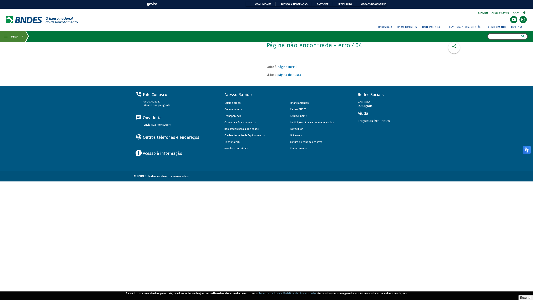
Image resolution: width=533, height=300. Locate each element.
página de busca (289, 75)
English (483, 12)
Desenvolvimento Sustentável (464, 27)
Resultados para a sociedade (241, 128)
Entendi (525, 298)
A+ (515, 12)
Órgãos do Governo (373, 4)
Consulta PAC (232, 142)
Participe (323, 4)
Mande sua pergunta (156, 105)
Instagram (365, 106)
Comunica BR (263, 4)
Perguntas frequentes (374, 121)
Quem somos (232, 102)
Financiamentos (407, 27)
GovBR (152, 4)
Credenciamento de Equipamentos (244, 135)
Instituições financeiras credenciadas (312, 122)
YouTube (364, 102)
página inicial (287, 67)
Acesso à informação (294, 4)
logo (42, 19)
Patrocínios (296, 128)
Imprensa (516, 27)
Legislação (345, 4)
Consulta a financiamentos (240, 122)
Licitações (296, 135)
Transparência (431, 27)
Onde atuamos (233, 109)
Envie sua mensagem (157, 124)
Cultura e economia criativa (306, 142)
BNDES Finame (298, 116)
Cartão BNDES (298, 109)
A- (518, 12)
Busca (483, 36)
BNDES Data (385, 27)
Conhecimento (497, 27)
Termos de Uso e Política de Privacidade (287, 293)
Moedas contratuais (236, 148)
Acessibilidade (500, 12)
